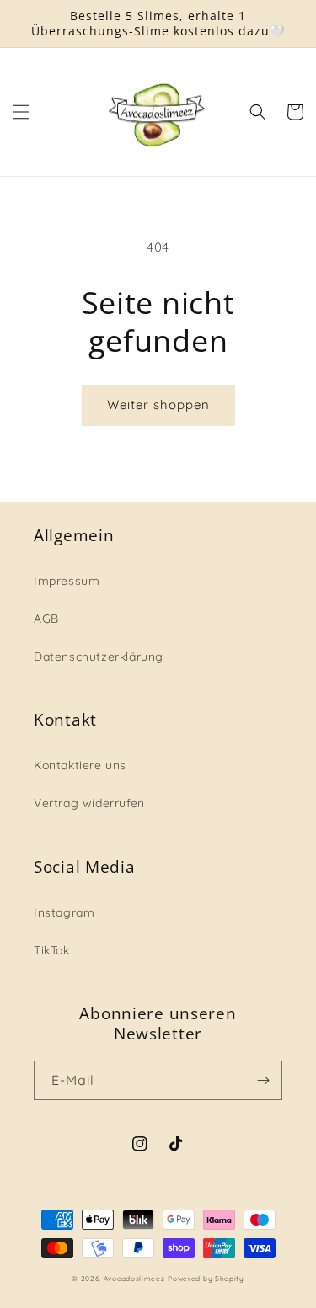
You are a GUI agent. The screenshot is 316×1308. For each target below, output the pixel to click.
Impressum (66, 580)
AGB (46, 618)
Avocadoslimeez (134, 1278)
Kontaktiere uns (80, 765)
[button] (21, 111)
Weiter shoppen (158, 404)
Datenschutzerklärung (98, 656)
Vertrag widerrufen (89, 803)
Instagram (64, 912)
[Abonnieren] (262, 1080)
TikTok (52, 950)
